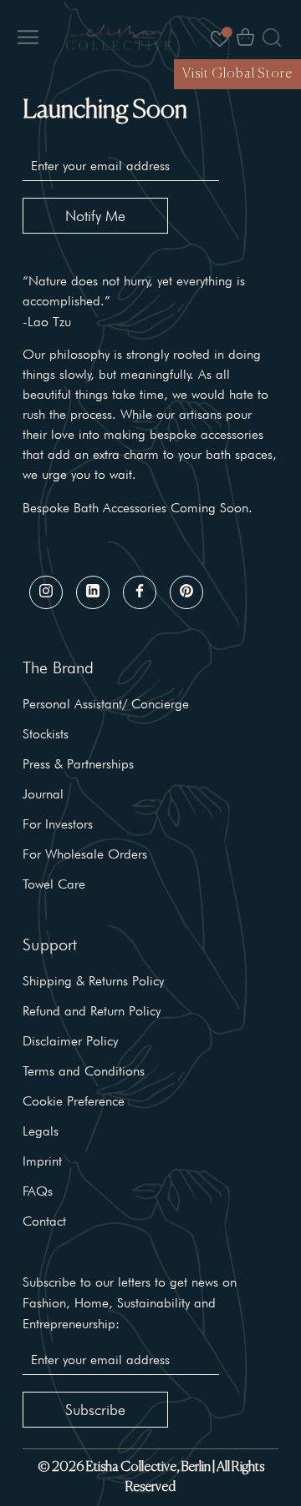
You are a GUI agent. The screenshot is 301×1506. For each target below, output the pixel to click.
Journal (43, 794)
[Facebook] (139, 592)
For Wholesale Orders (85, 854)
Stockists (46, 734)
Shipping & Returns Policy (93, 981)
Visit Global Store (237, 74)
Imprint (42, 1161)
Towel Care (54, 884)
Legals (41, 1131)
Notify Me (95, 215)
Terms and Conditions (84, 1071)
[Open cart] (245, 37)
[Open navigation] (28, 37)
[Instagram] (46, 592)
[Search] (272, 38)
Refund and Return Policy (92, 1011)
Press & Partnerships (78, 764)
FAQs (38, 1191)
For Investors (58, 824)
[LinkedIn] (93, 592)
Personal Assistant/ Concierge (106, 704)
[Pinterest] (186, 592)
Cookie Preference (74, 1101)
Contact (44, 1221)
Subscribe (95, 1409)
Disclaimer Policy (70, 1041)
